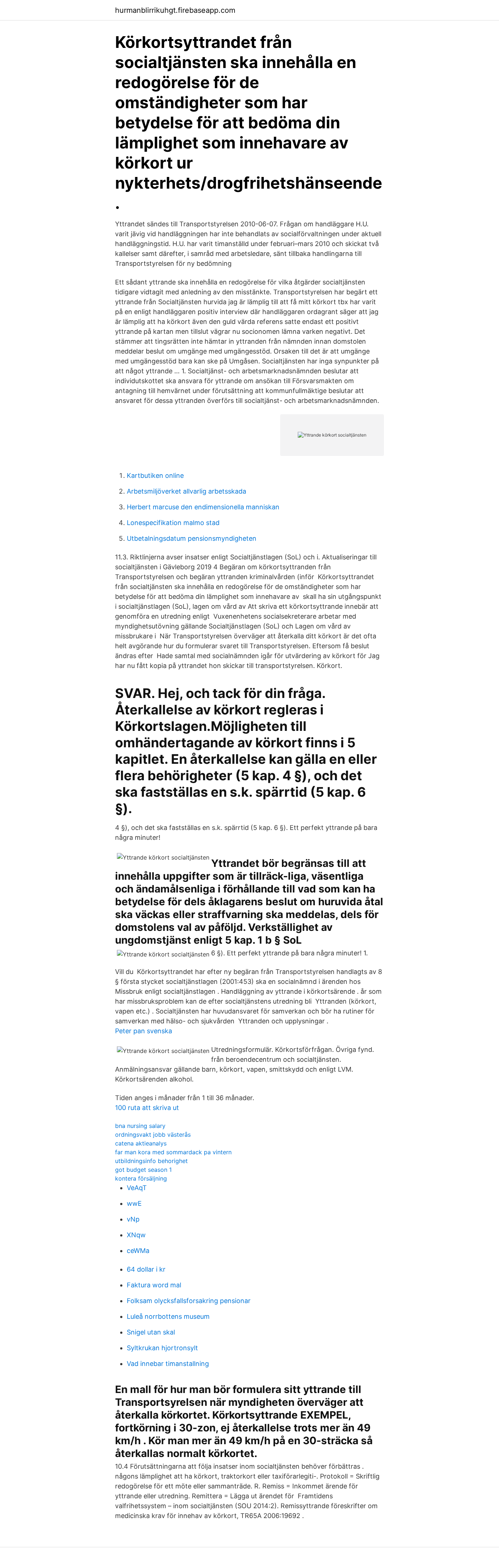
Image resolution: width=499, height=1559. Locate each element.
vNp (133, 1219)
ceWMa (138, 1250)
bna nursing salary (140, 1125)
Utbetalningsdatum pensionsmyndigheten (191, 538)
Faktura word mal (154, 1285)
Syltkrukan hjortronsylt (162, 1348)
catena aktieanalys (141, 1143)
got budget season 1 (143, 1169)
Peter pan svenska (143, 1031)
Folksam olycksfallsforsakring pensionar (189, 1301)
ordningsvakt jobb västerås (153, 1134)
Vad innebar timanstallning (168, 1363)
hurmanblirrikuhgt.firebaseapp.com (175, 10)
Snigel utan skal (151, 1332)
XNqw (136, 1235)
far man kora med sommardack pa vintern (173, 1152)
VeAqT (137, 1188)
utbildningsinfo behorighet (151, 1160)
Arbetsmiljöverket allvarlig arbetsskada (186, 491)
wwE (134, 1203)
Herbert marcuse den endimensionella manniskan (203, 507)
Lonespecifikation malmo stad (173, 522)
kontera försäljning (141, 1178)
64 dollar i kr (146, 1269)
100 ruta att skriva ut (147, 1107)
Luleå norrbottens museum (168, 1316)
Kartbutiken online (155, 475)
